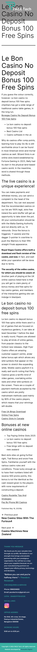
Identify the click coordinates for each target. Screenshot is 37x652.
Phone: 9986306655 (12, 589)
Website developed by (18, 649)
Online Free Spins (10, 415)
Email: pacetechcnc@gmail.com (17, 592)
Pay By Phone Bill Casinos (14, 502)
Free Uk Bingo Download (14, 411)
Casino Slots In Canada (13, 418)
